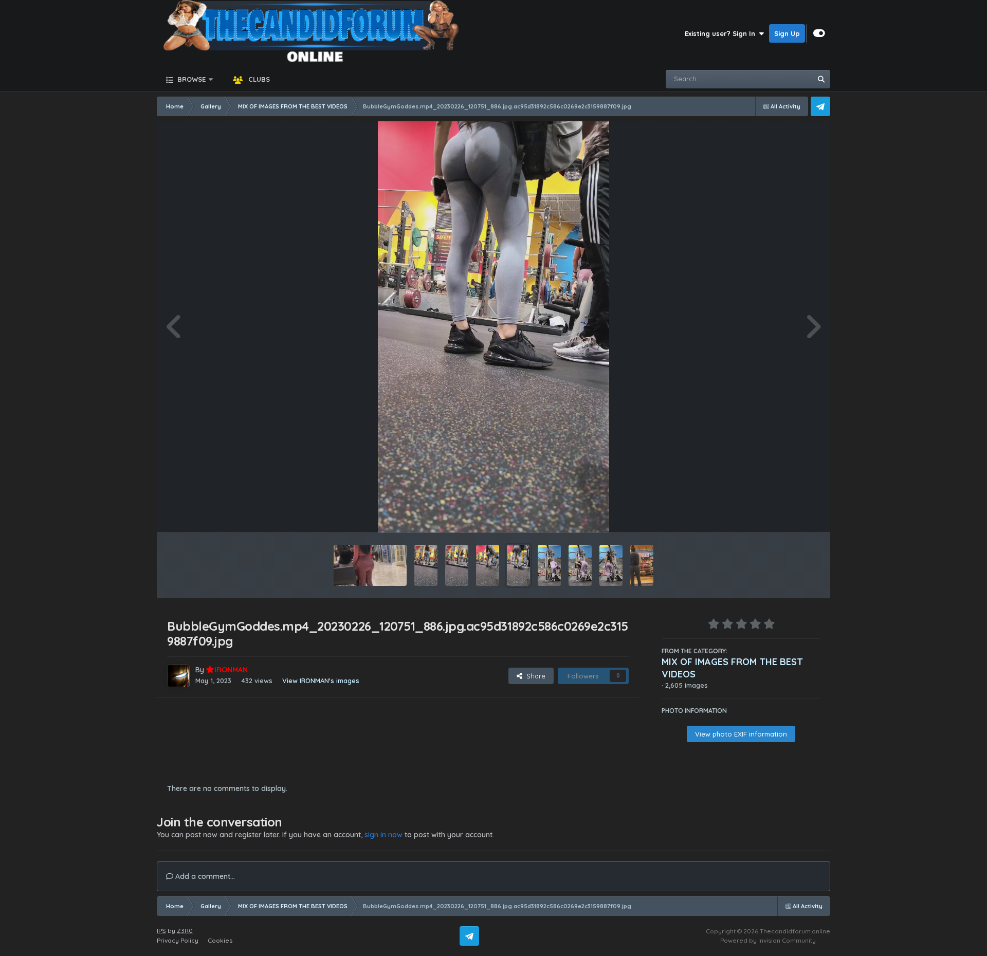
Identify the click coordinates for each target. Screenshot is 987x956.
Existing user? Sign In (722, 33)
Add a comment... (204, 876)
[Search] (821, 79)
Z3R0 (185, 930)
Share (533, 676)
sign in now (383, 834)
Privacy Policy (177, 940)
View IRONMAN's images (320, 680)
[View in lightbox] (493, 326)
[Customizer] (819, 33)
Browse (190, 79)
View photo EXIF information (741, 734)
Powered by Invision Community (768, 940)
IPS (161, 930)
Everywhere (779, 79)
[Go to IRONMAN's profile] (178, 676)
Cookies (220, 940)
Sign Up (787, 33)
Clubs (258, 79)
